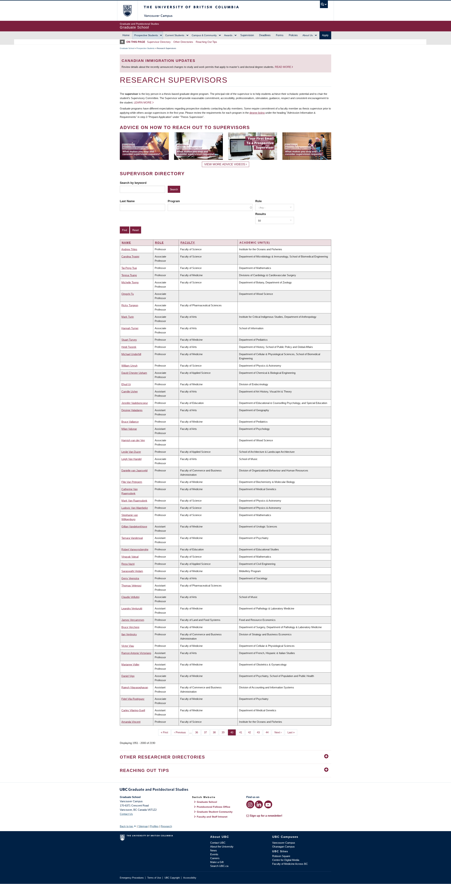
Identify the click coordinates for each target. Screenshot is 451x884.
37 (206, 732)
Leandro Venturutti (131, 608)
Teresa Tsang (129, 275)
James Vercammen (132, 619)
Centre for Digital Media (285, 859)
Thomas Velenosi (131, 585)
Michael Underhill (131, 354)
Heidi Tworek (128, 346)
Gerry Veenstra (130, 578)
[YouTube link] (268, 804)
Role (258, 201)
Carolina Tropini (130, 256)
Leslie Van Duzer (131, 451)
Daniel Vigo (127, 675)
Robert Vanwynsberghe (134, 549)
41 (242, 732)
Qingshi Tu (127, 293)
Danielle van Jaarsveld (134, 470)
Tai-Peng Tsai (129, 267)
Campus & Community (204, 35)
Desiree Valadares (132, 410)
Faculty (188, 242)
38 (215, 732)
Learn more (143, 102)
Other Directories (183, 41)
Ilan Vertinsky (129, 634)
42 (251, 732)
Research (166, 826)
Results (260, 214)
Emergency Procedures (132, 877)
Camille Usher (129, 391)
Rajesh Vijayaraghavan (134, 687)
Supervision (247, 35)
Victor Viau (127, 645)
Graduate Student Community (215, 811)
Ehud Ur (126, 384)
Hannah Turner (129, 328)
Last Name (127, 201)
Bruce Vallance (130, 421)
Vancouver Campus (283, 842)
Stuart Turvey (129, 339)
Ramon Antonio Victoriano (136, 653)
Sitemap (143, 826)
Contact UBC (218, 842)
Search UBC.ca (219, 865)
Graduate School (127, 48)
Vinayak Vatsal (129, 556)
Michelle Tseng (129, 282)
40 (233, 732)
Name (126, 242)
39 (224, 732)
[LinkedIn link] (259, 804)
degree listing (257, 112)
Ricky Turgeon (129, 305)
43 (259, 732)
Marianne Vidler (130, 664)
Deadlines (265, 35)
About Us (307, 35)
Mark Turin (127, 316)
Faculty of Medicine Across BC (290, 863)
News (213, 850)
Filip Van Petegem (131, 481)
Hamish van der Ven (133, 440)
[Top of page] (123, 41)
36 (198, 732)
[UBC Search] (324, 4)
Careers (215, 858)
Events (214, 854)
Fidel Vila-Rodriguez (132, 698)
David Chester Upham (134, 372)
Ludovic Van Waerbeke (134, 507)
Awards (228, 35)
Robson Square (281, 856)
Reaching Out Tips (206, 41)
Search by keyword (133, 182)
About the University (221, 846)
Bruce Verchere (130, 627)
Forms (279, 35)
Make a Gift (217, 862)
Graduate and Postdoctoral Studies (225, 790)
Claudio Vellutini (130, 597)
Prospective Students (146, 35)
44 (268, 732)
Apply (325, 35)
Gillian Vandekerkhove (134, 526)
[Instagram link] (250, 804)
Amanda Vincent (130, 721)
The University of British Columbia (127, 11)
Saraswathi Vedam (132, 571)
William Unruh (129, 365)
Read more (283, 66)
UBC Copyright (172, 877)
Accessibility (189, 877)
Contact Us (126, 813)
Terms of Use (154, 877)
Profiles (154, 826)
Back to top (127, 826)
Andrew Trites (129, 249)
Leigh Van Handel (131, 459)
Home (125, 35)
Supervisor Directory (159, 41)
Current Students (174, 35)
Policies (293, 35)
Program (174, 201)
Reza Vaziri (128, 563)
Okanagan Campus (283, 846)
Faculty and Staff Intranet (212, 816)
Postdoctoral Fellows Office (213, 806)
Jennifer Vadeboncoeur (134, 402)
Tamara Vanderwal (132, 537)
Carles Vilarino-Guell (133, 710)
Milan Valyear (129, 428)
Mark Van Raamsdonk (134, 500)
